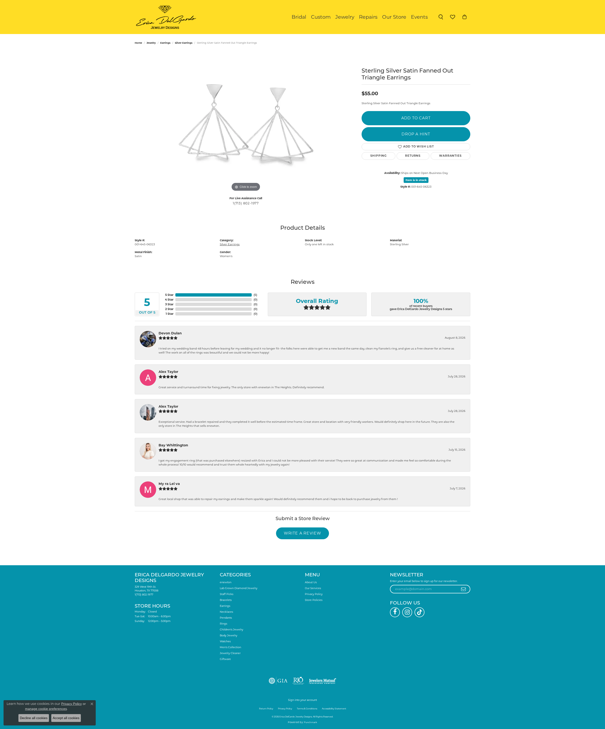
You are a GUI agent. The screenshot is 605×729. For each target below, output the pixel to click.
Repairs (368, 17)
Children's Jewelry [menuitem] (231, 629)
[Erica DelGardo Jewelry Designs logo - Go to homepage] (164, 17)
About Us (311, 582)
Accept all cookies (66, 718)
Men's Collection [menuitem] (230, 647)
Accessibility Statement (334, 708)
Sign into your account (302, 700)
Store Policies (313, 600)
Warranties (450, 156)
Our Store (394, 17)
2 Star (169, 309)
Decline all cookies (34, 718)
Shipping (378, 156)
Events (419, 17)
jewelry (151, 42)
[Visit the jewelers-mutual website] (322, 681)
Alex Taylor (168, 372)
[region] (246, 122)
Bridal (299, 17)
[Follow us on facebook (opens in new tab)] (395, 612)
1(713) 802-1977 (246, 203)
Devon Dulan (170, 333)
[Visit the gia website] (278, 681)
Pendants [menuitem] (226, 617)
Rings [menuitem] (223, 623)
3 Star (169, 304)
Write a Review (302, 533)
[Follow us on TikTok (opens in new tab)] (419, 612)
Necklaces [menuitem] (226, 611)
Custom (321, 17)
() (255, 295)
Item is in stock (416, 180)
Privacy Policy (314, 594)
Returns (413, 156)
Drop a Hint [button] (416, 134)
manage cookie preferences (46, 709)
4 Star (169, 299)
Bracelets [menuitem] (226, 600)
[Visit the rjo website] (298, 681)
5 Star (169, 295)
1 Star (169, 313)
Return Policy (266, 708)
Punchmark (310, 722)
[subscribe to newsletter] (463, 589)
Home (138, 42)
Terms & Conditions (307, 708)
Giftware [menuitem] (225, 659)
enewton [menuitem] (225, 582)
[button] (441, 17)
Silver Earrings (183, 42)
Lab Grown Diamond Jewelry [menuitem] (238, 588)
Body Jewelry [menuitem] (228, 635)
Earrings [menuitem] (225, 606)
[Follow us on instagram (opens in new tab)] (407, 612)
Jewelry (344, 17)
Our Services (313, 588)
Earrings (165, 42)
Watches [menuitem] (225, 641)
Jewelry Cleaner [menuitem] (230, 653)
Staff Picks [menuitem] (226, 594)
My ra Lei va (169, 484)
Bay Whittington (173, 445)
